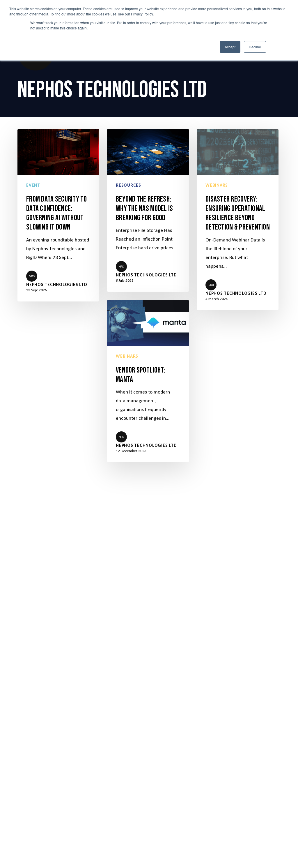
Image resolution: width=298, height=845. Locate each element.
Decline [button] (255, 46)
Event (33, 185)
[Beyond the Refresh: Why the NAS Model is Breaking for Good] (148, 210)
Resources (128, 185)
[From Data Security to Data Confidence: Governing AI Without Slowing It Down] (58, 215)
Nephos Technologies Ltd (56, 284)
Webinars (216, 185)
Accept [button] (230, 46)
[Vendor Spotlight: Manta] (148, 381)
